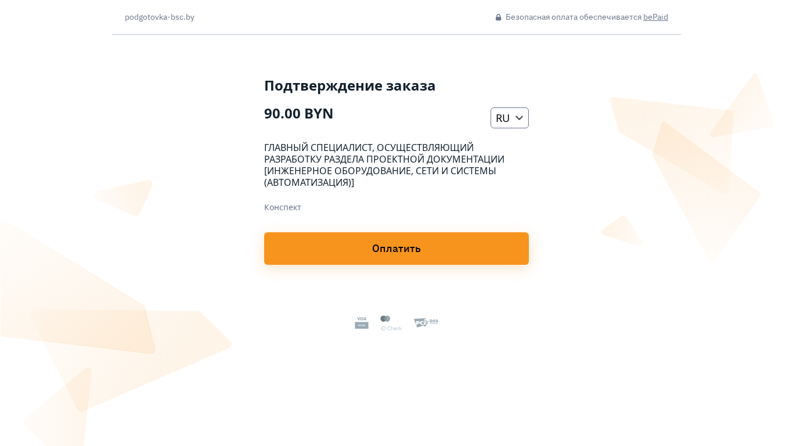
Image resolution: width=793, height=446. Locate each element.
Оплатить (396, 248)
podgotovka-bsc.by (159, 17)
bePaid (655, 17)
